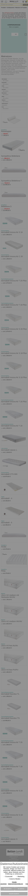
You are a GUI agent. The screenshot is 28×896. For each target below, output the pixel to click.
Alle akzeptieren (8, 888)
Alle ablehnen (21, 888)
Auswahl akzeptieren (14, 893)
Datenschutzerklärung (15, 884)
